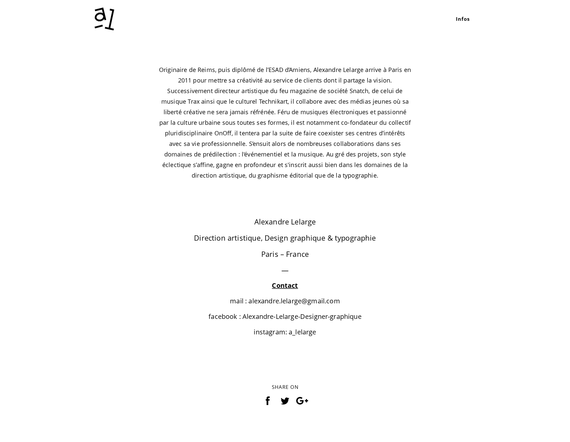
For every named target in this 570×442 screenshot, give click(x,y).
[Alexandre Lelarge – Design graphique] (104, 18)
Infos (463, 19)
